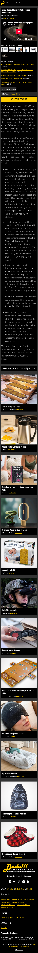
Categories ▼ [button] (10, 3)
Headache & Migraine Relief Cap (14, 733)
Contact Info (6, 922)
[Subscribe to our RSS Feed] (28, 881)
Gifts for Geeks (29, 899)
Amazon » (19, 409)
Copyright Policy (24, 946)
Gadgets (17, 889)
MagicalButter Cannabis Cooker (14, 446)
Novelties (30, 889)
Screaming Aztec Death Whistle (14, 813)
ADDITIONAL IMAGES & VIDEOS (11, 45)
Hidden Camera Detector (11, 650)
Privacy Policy (13, 946)
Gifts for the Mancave (8, 905)
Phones (11, 18)
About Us (4, 928)
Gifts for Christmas (18, 902)
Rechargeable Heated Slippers (13, 853)
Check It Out (19, 99)
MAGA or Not (19, 917)
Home (34, 944)
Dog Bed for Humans (9, 773)
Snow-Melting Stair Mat (11, 406)
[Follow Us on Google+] (23, 881)
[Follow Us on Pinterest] (19, 881)
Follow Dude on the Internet (19, 876)
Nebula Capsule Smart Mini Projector (13, 75)
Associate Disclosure (9, 932)
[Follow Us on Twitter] (14, 881)
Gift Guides (5, 894)
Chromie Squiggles (7, 917)
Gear (5, 18)
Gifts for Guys (5, 899)
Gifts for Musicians (7, 907)
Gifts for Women (17, 899)
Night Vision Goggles (9, 610)
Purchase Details (9, 89)
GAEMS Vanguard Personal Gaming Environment (17, 64)
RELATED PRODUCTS (8, 61)
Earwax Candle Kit (8, 570)
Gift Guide (19, 3)
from (14, 409)
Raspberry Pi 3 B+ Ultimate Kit (11, 78)
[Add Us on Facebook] (9, 881)
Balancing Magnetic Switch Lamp (14, 529)
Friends (4, 912)
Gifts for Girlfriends (23, 905)
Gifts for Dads (5, 902)
